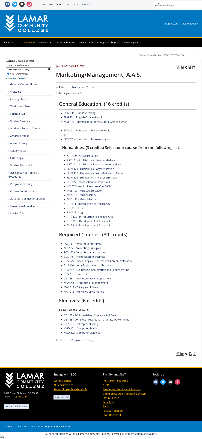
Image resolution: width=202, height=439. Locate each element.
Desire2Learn (190, 23)
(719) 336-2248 (85, 4)
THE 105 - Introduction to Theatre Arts (90, 216)
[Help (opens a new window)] (194, 67)
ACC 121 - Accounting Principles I (83, 243)
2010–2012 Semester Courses (27, 198)
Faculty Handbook (113, 410)
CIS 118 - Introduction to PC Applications (88, 278)
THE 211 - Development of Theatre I (88, 221)
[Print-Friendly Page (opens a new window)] (190, 67)
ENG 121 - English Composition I (83, 117)
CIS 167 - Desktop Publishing (81, 324)
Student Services (20, 121)
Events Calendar (63, 380)
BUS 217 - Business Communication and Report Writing (96, 270)
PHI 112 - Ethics (76, 208)
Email (106, 406)
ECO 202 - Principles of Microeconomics (87, 139)
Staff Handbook (112, 415)
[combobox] (169, 55)
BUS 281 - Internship (76, 274)
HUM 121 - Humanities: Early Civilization (90, 169)
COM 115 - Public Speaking (79, 113)
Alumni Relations (63, 385)
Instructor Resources (115, 380)
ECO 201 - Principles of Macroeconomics (87, 130)
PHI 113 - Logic (76, 212)
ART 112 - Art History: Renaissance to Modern (94, 164)
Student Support (130, 42)
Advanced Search (16, 78)
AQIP (106, 385)
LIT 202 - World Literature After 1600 (89, 186)
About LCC (9, 42)
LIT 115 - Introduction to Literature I (88, 182)
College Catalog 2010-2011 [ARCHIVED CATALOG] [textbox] (161, 55)
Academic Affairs (20, 136)
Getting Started (19, 99)
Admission (44, 42)
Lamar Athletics (63, 42)
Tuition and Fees (20, 106)
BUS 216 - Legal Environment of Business (88, 265)
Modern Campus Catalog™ (140, 434)
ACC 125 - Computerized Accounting (85, 252)
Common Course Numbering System (124, 393)
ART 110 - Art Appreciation (82, 155)
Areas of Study (18, 143)
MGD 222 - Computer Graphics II (83, 332)
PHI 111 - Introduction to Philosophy (88, 204)
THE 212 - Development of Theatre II (89, 225)
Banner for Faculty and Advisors (122, 389)
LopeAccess (172, 23)
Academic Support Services (26, 128)
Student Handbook (21, 165)
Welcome (15, 91)
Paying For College (106, 42)
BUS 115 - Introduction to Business (84, 256)
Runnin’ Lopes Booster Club (70, 389)
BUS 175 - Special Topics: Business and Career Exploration (98, 261)
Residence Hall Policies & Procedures (23, 175)
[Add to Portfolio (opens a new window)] (182, 67)
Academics (26, 42)
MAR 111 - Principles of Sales (81, 287)
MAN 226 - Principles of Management (86, 283)
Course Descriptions (22, 191)
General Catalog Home (23, 84)
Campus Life (84, 42)
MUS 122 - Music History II (82, 199)
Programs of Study (21, 184)
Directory (108, 402)
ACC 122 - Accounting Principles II (83, 248)
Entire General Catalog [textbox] (18, 65)
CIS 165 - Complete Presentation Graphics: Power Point (96, 319)
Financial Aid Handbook (24, 206)
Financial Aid (17, 113)
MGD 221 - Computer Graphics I (82, 328)
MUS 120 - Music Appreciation (84, 190)
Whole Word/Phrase (19, 74)
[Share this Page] (186, 67)
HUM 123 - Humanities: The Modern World (92, 177)
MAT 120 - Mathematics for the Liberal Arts (89, 122)
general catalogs (58, 434)
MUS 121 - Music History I (82, 195)
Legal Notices (18, 150)
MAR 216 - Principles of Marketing (84, 291)
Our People (17, 158)
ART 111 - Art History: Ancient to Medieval (91, 160)
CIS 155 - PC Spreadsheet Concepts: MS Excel (90, 315)
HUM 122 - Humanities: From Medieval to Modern (96, 173)
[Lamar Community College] (26, 23)
